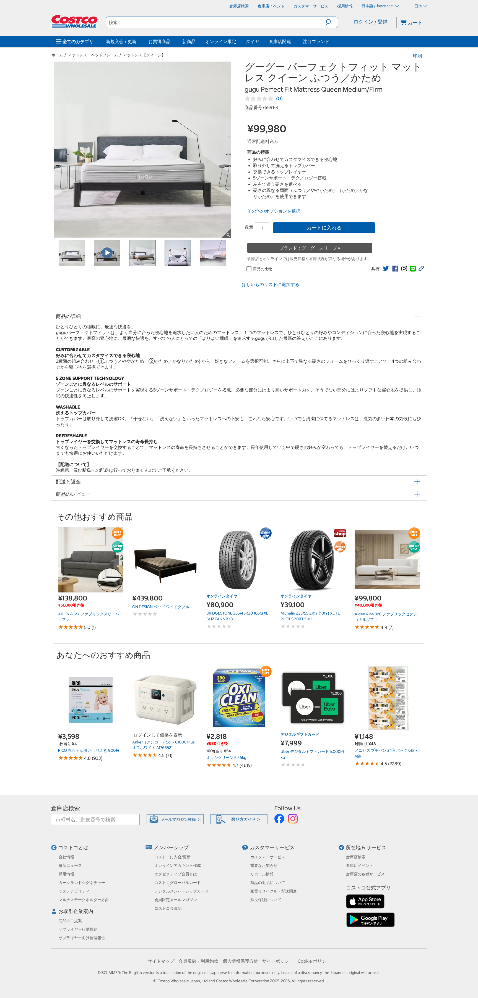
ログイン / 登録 (371, 21)
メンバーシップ (171, 847)
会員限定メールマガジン (175, 899)
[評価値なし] (260, 98)
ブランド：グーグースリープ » (309, 248)
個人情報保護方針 (240, 961)
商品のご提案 (70, 920)
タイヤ (252, 41)
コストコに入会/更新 (172, 856)
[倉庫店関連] (292, 41)
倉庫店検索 (65, 808)
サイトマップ (161, 961)
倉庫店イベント (359, 865)
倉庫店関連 (280, 41)
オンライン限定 (220, 41)
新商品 (189, 41)
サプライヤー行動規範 (78, 929)
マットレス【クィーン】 (144, 54)
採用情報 (66, 874)
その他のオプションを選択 (273, 211)
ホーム (57, 54)
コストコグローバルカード (177, 882)
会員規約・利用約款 (198, 961)
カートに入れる (324, 227)
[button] (331, 22)
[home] (75, 21)
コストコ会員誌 (167, 908)
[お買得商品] (171, 41)
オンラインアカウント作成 (177, 865)
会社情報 (66, 856)
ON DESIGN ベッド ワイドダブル (160, 606)
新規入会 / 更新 (121, 41)
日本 (418, 6)
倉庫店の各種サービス (365, 874)
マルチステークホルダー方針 (84, 899)
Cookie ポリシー (314, 961)
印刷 (417, 56)
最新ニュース (70, 865)
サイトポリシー (277, 961)
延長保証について (265, 899)
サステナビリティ (74, 891)
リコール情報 (262, 874)
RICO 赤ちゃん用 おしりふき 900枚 (88, 750)
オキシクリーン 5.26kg (226, 757)
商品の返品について (267, 882)
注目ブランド (316, 41)
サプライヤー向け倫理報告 (82, 937)
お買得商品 (159, 41)
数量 (249, 227)
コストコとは (73, 847)
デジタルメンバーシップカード (181, 891)
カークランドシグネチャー (82, 882)
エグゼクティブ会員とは (175, 874)
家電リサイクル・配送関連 (273, 891)
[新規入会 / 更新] (137, 41)
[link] (386, 268)
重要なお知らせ (263, 865)
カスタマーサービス (272, 847)
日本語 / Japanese (378, 5)
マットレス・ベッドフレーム (93, 54)
